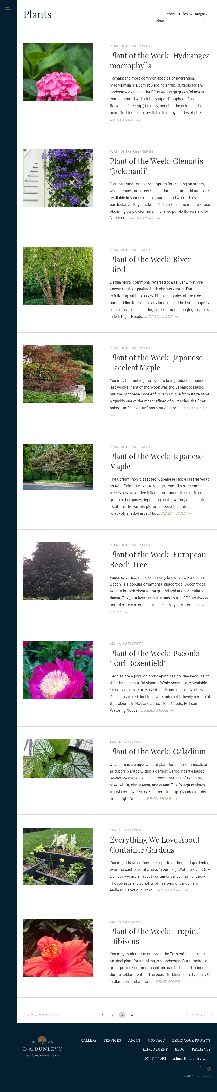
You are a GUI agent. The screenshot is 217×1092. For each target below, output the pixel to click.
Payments (201, 1049)
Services (112, 1040)
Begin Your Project (191, 1040)
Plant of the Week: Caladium (158, 752)
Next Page (196, 1015)
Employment (155, 1049)
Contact (156, 1040)
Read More (122, 121)
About (134, 1040)
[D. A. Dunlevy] (42, 1046)
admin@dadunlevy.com (192, 1058)
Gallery (89, 1040)
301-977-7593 (155, 1058)
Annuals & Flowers (126, 643)
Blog (180, 1049)
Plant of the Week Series (131, 46)
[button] (7, 7)
